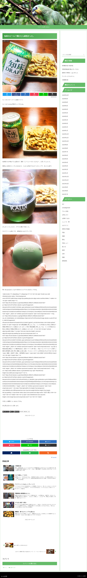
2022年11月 (65, 137)
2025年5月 (65, 109)
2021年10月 (65, 183)
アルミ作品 (65, 211)
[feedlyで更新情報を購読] (30, 452)
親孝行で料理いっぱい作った (70, 72)
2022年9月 (65, 144)
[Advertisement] (29, 426)
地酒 (63, 236)
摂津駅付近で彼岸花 (67, 65)
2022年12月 (65, 134)
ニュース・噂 (65, 222)
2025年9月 (65, 98)
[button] (84, 54)
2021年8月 (65, 190)
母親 (63, 257)
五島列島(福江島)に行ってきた (70, 69)
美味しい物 (27, 411)
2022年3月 (65, 166)
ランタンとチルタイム (68, 76)
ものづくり (65, 225)
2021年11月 (65, 180)
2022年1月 (65, 173)
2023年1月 (65, 130)
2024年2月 (65, 120)
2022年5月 (65, 159)
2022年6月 (65, 155)
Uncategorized (66, 207)
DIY (63, 204)
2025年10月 (65, 95)
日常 (63, 253)
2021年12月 (65, 176)
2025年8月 (65, 102)
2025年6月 (65, 105)
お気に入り (65, 214)
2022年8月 (65, 148)
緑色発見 (17, 411)
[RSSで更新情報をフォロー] (48, 452)
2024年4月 (65, 112)
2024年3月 (65, 116)
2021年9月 (65, 187)
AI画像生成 (65, 80)
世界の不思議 (65, 229)
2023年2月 (65, 127)
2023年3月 (65, 123)
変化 (63, 239)
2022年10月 (65, 141)
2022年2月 (65, 169)
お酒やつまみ (6, 411)
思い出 (12, 411)
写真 (63, 232)
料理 (22, 411)
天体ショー (65, 243)
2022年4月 (65, 162)
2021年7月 (65, 194)
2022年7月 (65, 151)
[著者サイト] (11, 452)
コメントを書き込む (30, 563)
